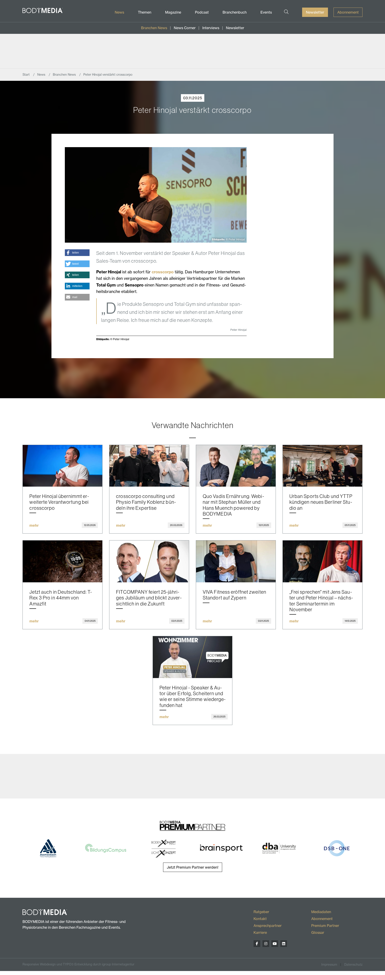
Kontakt (260, 918)
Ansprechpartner (268, 925)
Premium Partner (325, 925)
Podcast (202, 12)
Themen (144, 12)
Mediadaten (321, 912)
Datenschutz (353, 965)
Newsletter (315, 12)
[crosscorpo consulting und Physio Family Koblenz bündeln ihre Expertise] (149, 466)
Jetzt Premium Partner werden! (192, 867)
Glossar (317, 932)
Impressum (329, 965)
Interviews (210, 28)
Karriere (260, 932)
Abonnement (348, 12)
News (119, 12)
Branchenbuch (235, 12)
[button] (77, 252)
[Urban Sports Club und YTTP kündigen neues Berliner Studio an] (322, 466)
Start (27, 75)
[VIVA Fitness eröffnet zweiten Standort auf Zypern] (236, 561)
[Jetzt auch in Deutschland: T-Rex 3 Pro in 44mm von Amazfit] (62, 561)
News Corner (185, 28)
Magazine (173, 12)
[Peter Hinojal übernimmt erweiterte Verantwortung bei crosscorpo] (62, 466)
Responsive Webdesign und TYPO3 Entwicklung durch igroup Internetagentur (78, 964)
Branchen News (154, 28)
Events (266, 12)
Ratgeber (261, 912)
